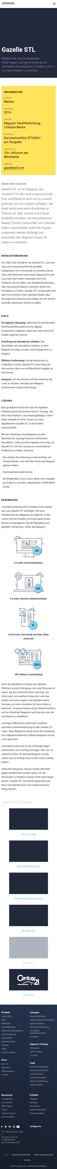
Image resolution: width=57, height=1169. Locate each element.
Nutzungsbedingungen (39, 1066)
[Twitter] (6, 1127)
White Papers (6, 1106)
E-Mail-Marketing (8, 1027)
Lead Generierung (8, 1034)
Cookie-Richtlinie (36, 1074)
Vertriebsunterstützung (39, 1027)
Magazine (34, 1099)
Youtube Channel (8, 1113)
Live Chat (34, 1055)
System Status (36, 1051)
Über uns (5, 1064)
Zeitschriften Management (12, 1030)
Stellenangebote (8, 1071)
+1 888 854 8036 (8, 1139)
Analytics (5, 1045)
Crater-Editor (6, 1016)
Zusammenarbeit (8, 1041)
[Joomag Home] (7, 3)
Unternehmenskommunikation (42, 1020)
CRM (3, 1020)
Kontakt (4, 1074)
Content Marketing (37, 1016)
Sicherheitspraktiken (38, 1077)
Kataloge (33, 1102)
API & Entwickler (8, 1117)
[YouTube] (18, 1127)
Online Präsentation (38, 1109)
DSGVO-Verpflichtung (39, 1081)
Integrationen (6, 1038)
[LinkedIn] (10, 1127)
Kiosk (6, 1154)
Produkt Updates (8, 1052)
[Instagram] (14, 1127)
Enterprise (34, 1036)
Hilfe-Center (35, 1048)
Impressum (6, 1067)
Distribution (6, 1023)
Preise (3, 1048)
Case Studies (6, 1102)
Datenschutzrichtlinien (39, 1070)
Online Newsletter (37, 1113)
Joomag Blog (6, 1099)
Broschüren (34, 1106)
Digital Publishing (37, 1023)
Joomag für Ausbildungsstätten (38, 1031)
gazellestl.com (14, 168)
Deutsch (27, 1160)
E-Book (4, 1109)
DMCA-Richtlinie (36, 1084)
